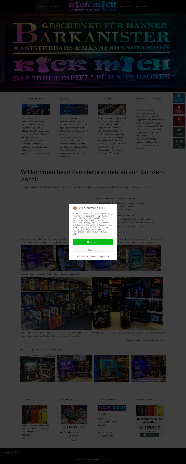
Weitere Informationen (87, 256)
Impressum (104, 256)
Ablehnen (93, 250)
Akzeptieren (93, 242)
